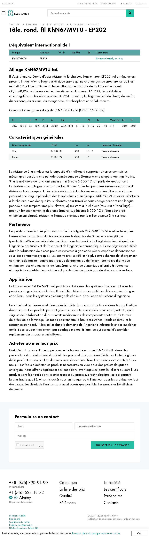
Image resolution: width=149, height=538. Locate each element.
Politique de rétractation (20, 525)
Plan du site (14, 518)
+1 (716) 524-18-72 (26, 492)
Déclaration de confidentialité (23, 528)
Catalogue (68, 482)
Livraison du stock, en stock (109, 58)
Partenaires (113, 495)
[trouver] (130, 13)
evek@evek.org (109, 4)
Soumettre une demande (112, 445)
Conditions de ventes (19, 521)
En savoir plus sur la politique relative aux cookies (96, 533)
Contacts (111, 502)
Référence (67, 502)
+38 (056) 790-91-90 (87, 4)
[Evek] (18, 13)
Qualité (65, 495)
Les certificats (115, 489)
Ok (139, 533)
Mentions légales (17, 515)
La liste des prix (72, 489)
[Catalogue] (4, 12)
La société (112, 482)
